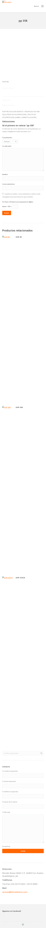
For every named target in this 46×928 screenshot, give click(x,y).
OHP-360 (19, 407)
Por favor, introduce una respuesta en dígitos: (17, 202)
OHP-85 (19, 237)
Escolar (11, 88)
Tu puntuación (7, 137)
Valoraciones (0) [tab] (8, 105)
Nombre (5, 174)
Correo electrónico (9, 184)
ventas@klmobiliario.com (14, 892)
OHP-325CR (20, 577)
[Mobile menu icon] (42, 6)
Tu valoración (7, 146)
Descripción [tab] (6, 100)
